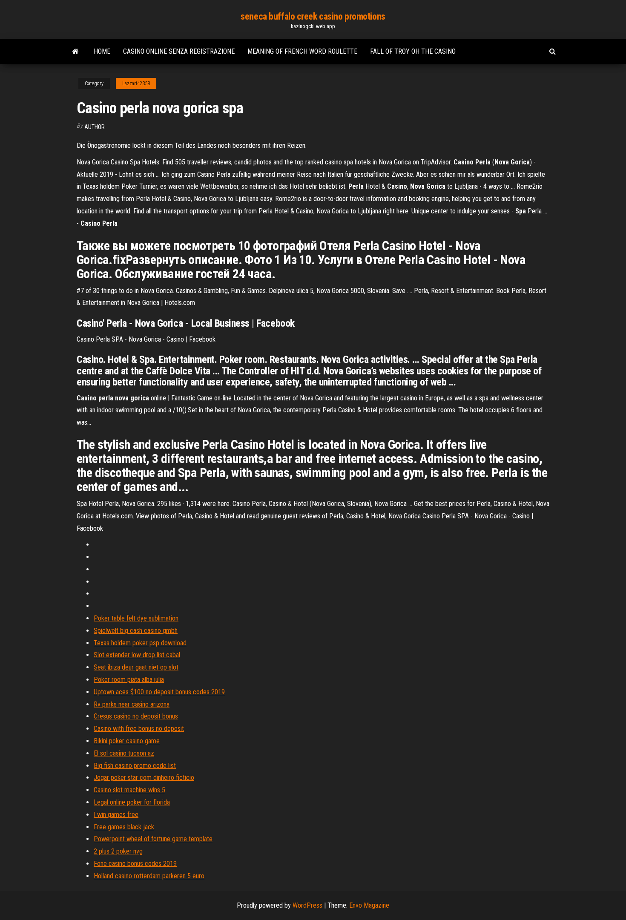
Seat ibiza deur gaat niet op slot (136, 667)
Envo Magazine (369, 905)
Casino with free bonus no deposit (139, 728)
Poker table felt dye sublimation (136, 618)
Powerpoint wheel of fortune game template (153, 839)
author (94, 127)
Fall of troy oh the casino (413, 51)
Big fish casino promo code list (135, 766)
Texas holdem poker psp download (140, 643)
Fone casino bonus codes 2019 (135, 864)
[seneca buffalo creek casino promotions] (75, 51)
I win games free (116, 815)
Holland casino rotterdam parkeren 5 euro (149, 876)
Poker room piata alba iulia (129, 680)
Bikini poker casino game (127, 741)
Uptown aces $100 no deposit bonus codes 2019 (159, 692)
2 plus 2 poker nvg (118, 851)
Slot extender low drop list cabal (137, 655)
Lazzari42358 (136, 83)
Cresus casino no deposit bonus (136, 716)
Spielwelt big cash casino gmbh (136, 631)
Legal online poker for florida (132, 802)
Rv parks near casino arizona (131, 704)
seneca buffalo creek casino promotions (313, 16)
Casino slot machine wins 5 (129, 790)
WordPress (307, 905)
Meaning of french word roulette (302, 51)
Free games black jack (124, 827)
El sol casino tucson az (124, 753)
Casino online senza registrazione (179, 51)
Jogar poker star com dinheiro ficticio (144, 777)
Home (102, 51)
